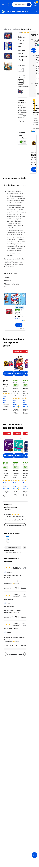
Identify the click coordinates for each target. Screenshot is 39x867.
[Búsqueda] (29, 4)
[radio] (21, 70)
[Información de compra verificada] (20, 568)
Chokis (20, 32)
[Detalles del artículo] (24, 185)
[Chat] (34, 855)
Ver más (21, 121)
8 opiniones (20, 516)
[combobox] (22, 4)
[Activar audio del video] (23, 295)
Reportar (23, 588)
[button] (7, 539)
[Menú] (3, 4)
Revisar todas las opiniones (15, 525)
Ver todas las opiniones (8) (15, 654)
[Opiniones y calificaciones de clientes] (24, 507)
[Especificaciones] (24, 273)
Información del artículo (14, 178)
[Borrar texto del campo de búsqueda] (26, 4)
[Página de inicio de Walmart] (8, 4)
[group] (29, 32)
